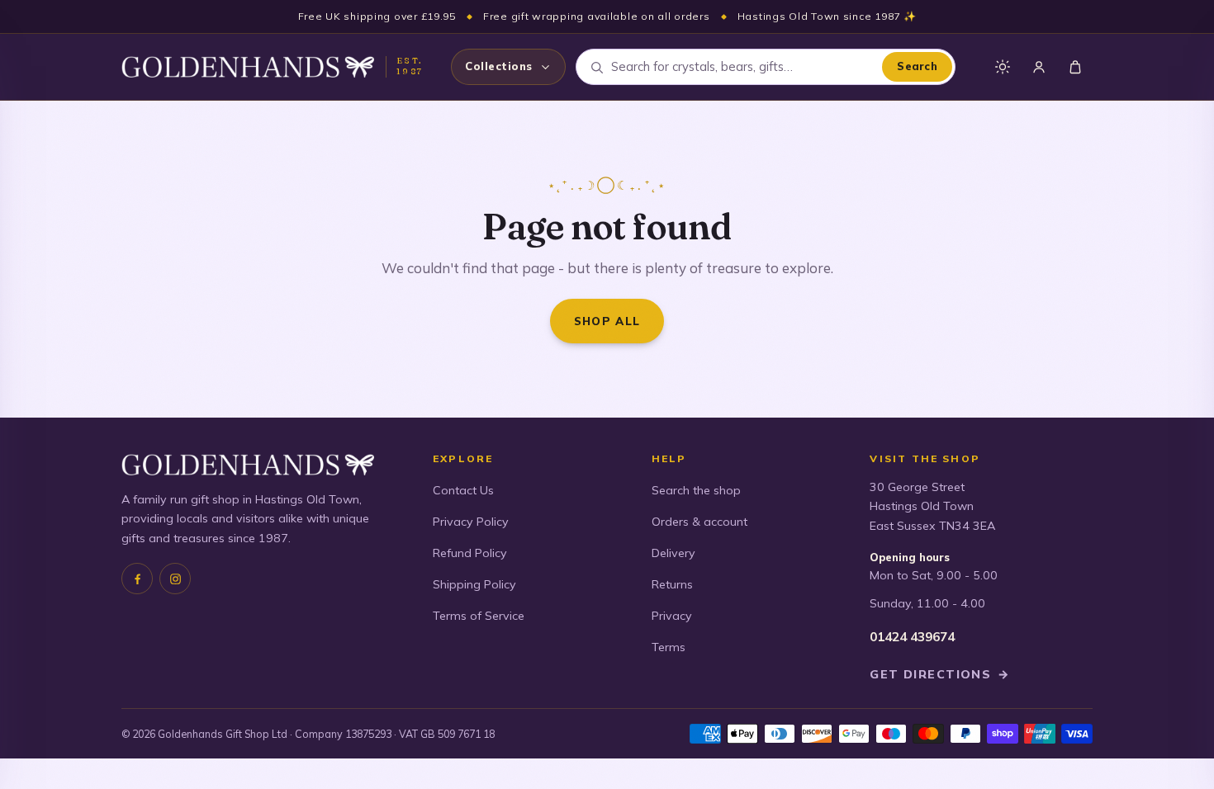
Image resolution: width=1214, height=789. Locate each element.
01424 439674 (912, 637)
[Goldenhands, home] (247, 67)
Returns (672, 584)
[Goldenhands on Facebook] (137, 578)
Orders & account (699, 521)
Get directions (940, 674)
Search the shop (696, 490)
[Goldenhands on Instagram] (175, 578)
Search (917, 66)
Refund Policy (470, 553)
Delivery (673, 553)
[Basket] (1075, 67)
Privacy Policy (471, 521)
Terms (668, 647)
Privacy (672, 615)
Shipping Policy (474, 584)
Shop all (607, 321)
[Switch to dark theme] (1002, 67)
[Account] (1039, 67)
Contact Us (463, 490)
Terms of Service (478, 615)
